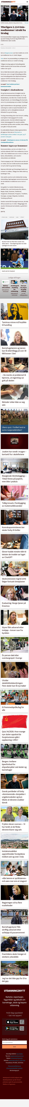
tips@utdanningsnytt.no (17, 1056)
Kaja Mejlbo (19, 1054)
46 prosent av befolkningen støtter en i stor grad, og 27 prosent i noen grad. (13, 134)
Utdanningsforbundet (17, 1058)
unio (17, 217)
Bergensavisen (9, 53)
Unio (2, 58)
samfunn (11, 217)
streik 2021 (4, 217)
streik (22, 217)
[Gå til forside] (8, 1)
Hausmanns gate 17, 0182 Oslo (17, 1060)
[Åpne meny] (27, 2)
